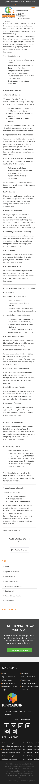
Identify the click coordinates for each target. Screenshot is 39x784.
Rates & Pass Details (13, 596)
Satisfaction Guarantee (29, 683)
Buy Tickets (25, 673)
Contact (32, 781)
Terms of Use (24, 781)
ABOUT (33, 8)
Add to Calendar (21, 550)
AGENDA (20, 10)
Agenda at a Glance (12, 571)
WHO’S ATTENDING (24, 19)
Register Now (9, 609)
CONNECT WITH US (20, 719)
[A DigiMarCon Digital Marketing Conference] (12, 707)
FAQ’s (4, 690)
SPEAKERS (21, 13)
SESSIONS (21, 16)
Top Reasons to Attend (13, 586)
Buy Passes (9, 601)
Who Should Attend (12, 581)
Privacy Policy (13, 781)
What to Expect (10, 576)
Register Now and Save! (20, 5)
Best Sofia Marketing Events (11, 749)
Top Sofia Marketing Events (11, 753)
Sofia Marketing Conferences (11, 756)
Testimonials (9, 591)
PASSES (7, 21)
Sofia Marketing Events (9, 743)
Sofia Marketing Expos (9, 759)
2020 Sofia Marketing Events (11, 746)
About (7, 566)
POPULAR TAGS (10, 737)
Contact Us (24, 690)
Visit (4, 560)
